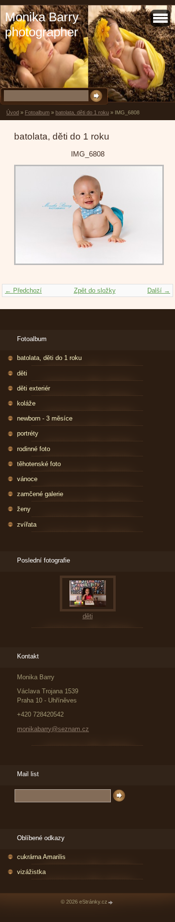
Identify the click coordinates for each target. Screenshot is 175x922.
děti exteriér (33, 388)
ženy (24, 509)
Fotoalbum (37, 112)
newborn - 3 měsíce (44, 418)
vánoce (27, 479)
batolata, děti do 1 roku (82, 112)
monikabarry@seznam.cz (53, 729)
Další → (158, 290)
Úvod (12, 112)
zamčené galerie (40, 494)
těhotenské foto (39, 464)
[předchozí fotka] (30, 220)
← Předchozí (23, 290)
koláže (26, 403)
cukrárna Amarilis (41, 856)
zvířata (26, 524)
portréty (27, 433)
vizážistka (31, 871)
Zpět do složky (95, 290)
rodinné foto (33, 449)
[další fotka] (145, 220)
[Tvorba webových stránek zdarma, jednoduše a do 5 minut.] (110, 902)
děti (22, 373)
